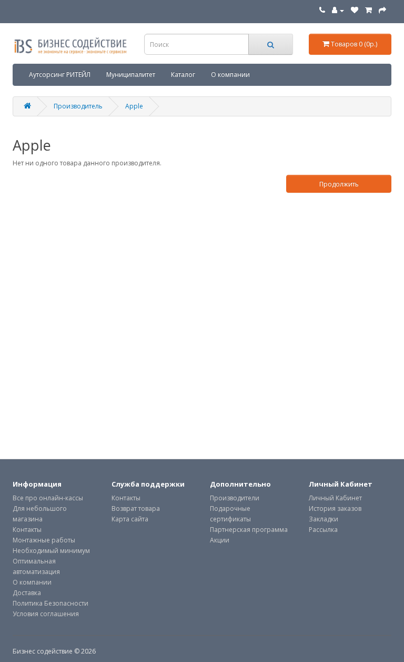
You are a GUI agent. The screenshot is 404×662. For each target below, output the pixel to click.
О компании (230, 74)
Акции (219, 540)
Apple (134, 106)
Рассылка (323, 529)
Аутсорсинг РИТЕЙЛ (59, 74)
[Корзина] (368, 10)
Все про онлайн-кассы (48, 497)
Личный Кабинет (335, 497)
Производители (234, 497)
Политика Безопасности (50, 603)
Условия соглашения (46, 613)
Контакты (27, 529)
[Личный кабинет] (338, 10)
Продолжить (339, 184)
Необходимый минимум (51, 550)
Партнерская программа (249, 529)
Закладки (323, 519)
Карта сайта (130, 519)
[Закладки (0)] (354, 10)
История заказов (335, 508)
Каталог (183, 74)
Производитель (78, 106)
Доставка (27, 592)
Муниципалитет (130, 74)
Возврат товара (136, 508)
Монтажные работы (44, 540)
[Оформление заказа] (382, 10)
